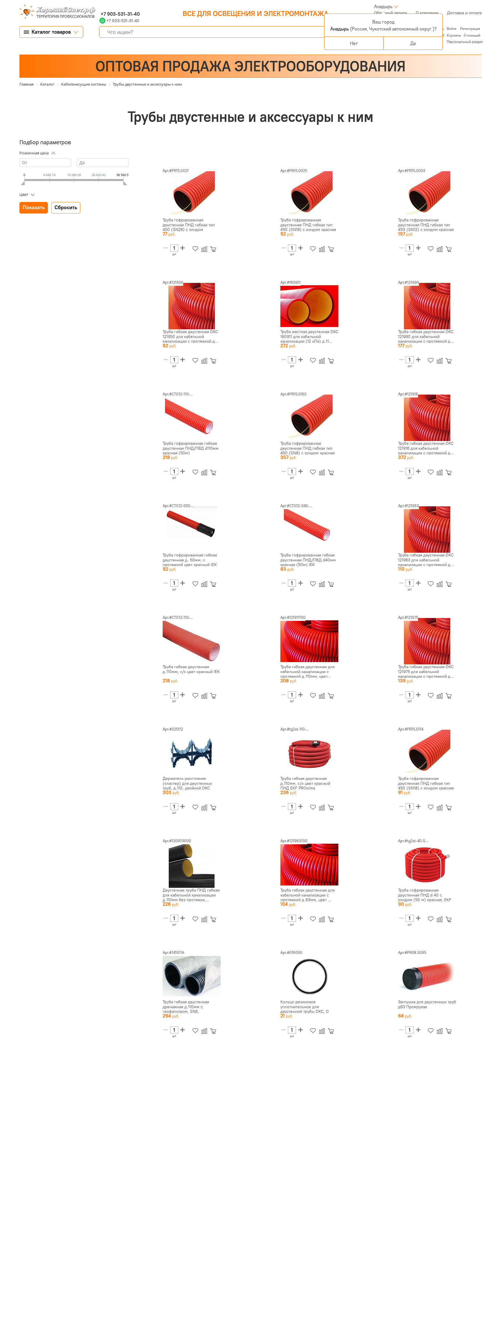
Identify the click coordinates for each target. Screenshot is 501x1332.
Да (413, 43)
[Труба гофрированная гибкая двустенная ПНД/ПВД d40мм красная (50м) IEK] (309, 529)
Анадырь (383, 6)
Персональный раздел (465, 41)
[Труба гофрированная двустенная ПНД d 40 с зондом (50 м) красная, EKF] (427, 864)
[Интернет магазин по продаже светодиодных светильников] (55, 12)
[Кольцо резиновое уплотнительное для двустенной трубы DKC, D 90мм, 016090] (309, 976)
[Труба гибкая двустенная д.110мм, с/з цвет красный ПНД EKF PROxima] (309, 753)
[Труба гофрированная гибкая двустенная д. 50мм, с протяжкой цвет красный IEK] (192, 529)
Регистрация (470, 28)
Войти (452, 28)
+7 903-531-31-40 (119, 14)
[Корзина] (214, 249)
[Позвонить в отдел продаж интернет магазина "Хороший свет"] (100, 6)
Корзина (454, 35)
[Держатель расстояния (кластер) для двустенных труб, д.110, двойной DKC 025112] (192, 753)
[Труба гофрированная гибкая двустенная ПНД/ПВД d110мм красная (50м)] (192, 418)
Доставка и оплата (464, 12)
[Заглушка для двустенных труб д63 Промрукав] (427, 976)
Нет (354, 43)
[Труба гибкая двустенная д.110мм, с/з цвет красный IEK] (192, 641)
